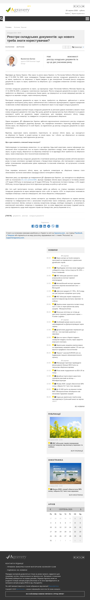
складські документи (36, 216)
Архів (51, 504)
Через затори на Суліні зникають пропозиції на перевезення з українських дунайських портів (67, 260)
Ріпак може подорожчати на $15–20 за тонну (68, 372)
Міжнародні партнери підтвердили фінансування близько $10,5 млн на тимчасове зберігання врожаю (66, 365)
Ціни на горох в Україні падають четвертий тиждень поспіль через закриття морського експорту (67, 340)
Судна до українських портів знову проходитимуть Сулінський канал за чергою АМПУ (68, 399)
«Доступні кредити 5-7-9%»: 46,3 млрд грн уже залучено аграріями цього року (68, 292)
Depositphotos (54, 586)
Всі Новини (80, 406)
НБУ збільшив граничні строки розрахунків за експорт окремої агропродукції (65, 278)
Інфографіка (55, 460)
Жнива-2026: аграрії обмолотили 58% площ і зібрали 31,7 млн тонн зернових (68, 385)
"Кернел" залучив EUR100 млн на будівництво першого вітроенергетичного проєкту (67, 355)
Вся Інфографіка (76, 495)
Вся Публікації (77, 451)
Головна (8, 27)
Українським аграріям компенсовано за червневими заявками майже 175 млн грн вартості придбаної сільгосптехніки (68, 347)
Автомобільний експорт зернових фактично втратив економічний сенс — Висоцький (66, 285)
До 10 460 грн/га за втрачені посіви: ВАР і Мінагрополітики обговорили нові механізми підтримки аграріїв (67, 391)
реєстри (25, 216)
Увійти (67, 13)
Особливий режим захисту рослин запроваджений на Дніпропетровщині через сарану (68, 324)
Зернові (20, 47)
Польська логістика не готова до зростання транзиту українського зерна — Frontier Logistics (67, 314)
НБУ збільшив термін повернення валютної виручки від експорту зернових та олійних (67, 299)
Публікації (54, 414)
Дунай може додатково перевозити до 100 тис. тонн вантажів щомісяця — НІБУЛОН (68, 332)
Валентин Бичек (28, 59)
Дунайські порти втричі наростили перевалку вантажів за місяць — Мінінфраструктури (66, 378)
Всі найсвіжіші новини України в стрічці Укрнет (45, 594)
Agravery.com (20, 589)
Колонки (9, 47)
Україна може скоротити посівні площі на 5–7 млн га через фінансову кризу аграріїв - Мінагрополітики (68, 306)
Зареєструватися (78, 13)
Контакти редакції (14, 563)
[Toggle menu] (87, 18)
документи (17, 216)
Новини (53, 250)
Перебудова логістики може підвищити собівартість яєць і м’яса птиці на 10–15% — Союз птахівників (68, 270)
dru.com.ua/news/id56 (29, 180)
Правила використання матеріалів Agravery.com (31, 567)
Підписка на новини (17, 570)
